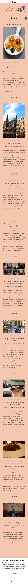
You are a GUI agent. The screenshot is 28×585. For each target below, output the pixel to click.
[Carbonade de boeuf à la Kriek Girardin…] (14, 449)
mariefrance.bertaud (18, 71)
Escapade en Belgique (14, 523)
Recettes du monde (16, 463)
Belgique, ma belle (14, 143)
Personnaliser (14, 577)
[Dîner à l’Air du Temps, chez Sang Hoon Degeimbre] (14, 388)
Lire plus (14, 97)
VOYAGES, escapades (14, 140)
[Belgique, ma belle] (14, 120)
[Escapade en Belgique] (14, 509)
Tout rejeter (14, 581)
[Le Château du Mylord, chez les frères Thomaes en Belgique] (14, 269)
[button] (14, 18)
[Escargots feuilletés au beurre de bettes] (14, 43)
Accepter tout (14, 573)
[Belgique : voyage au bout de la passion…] (14, 326)
